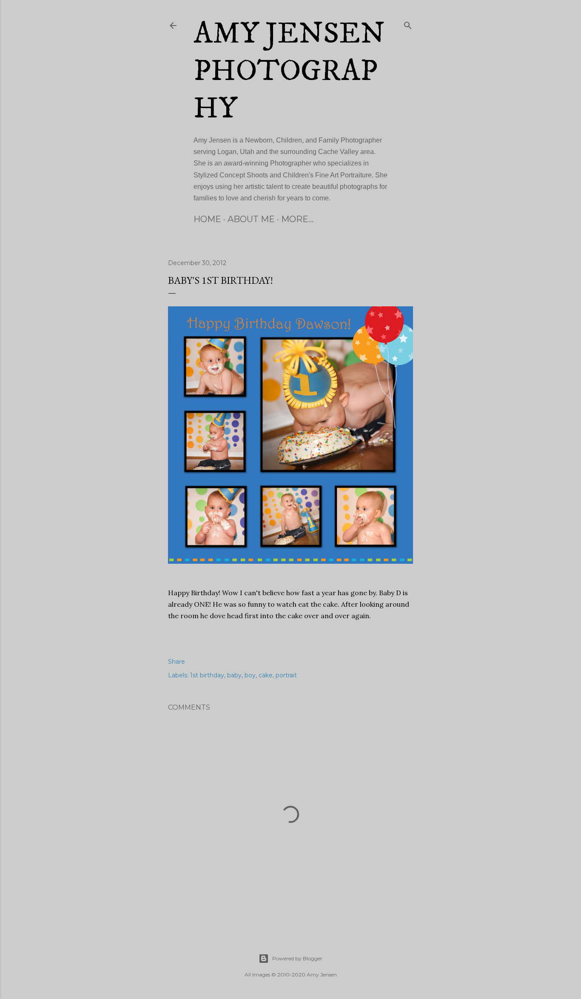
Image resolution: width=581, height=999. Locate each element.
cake (266, 675)
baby (234, 675)
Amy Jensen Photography (289, 71)
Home (207, 219)
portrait (286, 675)
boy (250, 675)
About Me (251, 219)
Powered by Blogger (297, 958)
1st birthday (207, 675)
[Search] (408, 23)
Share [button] (176, 661)
